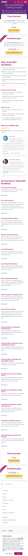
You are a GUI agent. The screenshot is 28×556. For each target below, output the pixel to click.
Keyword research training (10, 234)
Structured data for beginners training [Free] (10, 327)
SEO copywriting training (9, 278)
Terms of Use (20, 538)
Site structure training (8, 309)
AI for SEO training (7, 200)
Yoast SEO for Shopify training (11, 420)
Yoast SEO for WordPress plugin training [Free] (11, 405)
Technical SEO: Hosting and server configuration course (12, 344)
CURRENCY (4, 530)
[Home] (1, 484)
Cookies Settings (8, 553)
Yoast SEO (5, 490)
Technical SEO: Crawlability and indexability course (11, 360)
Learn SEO (5, 522)
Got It (18, 553)
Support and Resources (9, 520)
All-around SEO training (9, 187)
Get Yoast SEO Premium (14, 52)
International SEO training (9, 218)
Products (5, 517)
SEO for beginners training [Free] (12, 294)
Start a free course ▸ (14, 30)
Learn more (4, 195)
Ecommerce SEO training (9, 264)
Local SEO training (7, 249)
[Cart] (18, 2)
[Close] (25, 536)
